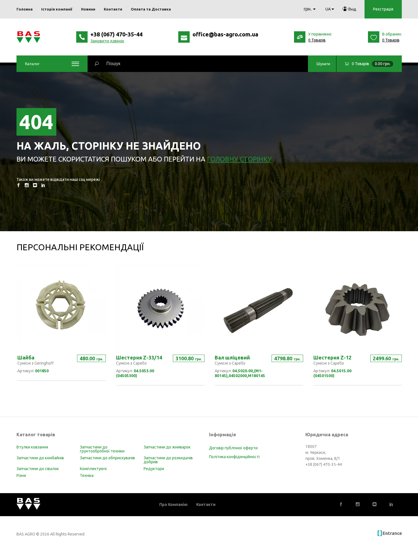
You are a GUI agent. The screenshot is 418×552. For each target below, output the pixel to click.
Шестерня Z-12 (332, 357)
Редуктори (154, 468)
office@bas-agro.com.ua (225, 34)
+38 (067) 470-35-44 (116, 34)
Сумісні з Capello (131, 363)
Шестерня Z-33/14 (139, 357)
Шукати (323, 63)
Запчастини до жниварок (167, 447)
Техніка (87, 475)
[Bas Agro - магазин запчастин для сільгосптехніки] (28, 37)
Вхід (351, 9)
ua (328, 9)
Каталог (32, 63)
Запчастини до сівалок (37, 468)
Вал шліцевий (232, 357)
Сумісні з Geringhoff (35, 363)
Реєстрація (383, 9)
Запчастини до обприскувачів (107, 458)
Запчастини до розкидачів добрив (168, 460)
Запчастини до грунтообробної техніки (102, 449)
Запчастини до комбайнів (40, 458)
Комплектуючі (93, 468)
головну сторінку (239, 159)
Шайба (25, 357)
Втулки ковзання (32, 447)
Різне (21, 475)
